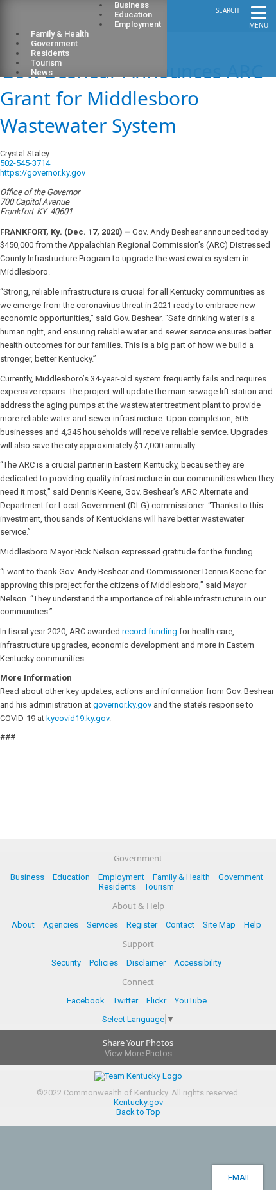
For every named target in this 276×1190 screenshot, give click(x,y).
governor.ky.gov (122, 704)
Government (240, 877)
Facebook (86, 1000)
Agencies (60, 924)
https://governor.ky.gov (42, 173)
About (23, 924)
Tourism (159, 887)
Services (102, 924)
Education (71, 877)
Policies (103, 962)
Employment (137, 24)
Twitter (125, 1000)
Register (141, 924)
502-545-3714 (25, 163)
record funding (149, 631)
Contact (180, 924)
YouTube (191, 1000)
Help (252, 924)
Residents (117, 887)
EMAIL (238, 1177)
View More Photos (138, 1053)
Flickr (156, 1000)
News (42, 72)
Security (66, 962)
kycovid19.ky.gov (77, 718)
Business (27, 877)
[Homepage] (61, 20)
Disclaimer (146, 962)
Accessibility (197, 962)
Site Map (219, 924)
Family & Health (181, 877)
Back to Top (138, 1112)
